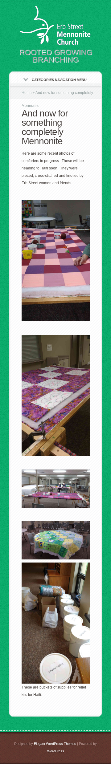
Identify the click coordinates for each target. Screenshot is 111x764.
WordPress (55, 751)
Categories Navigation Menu (59, 80)
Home (27, 93)
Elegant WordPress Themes (55, 744)
